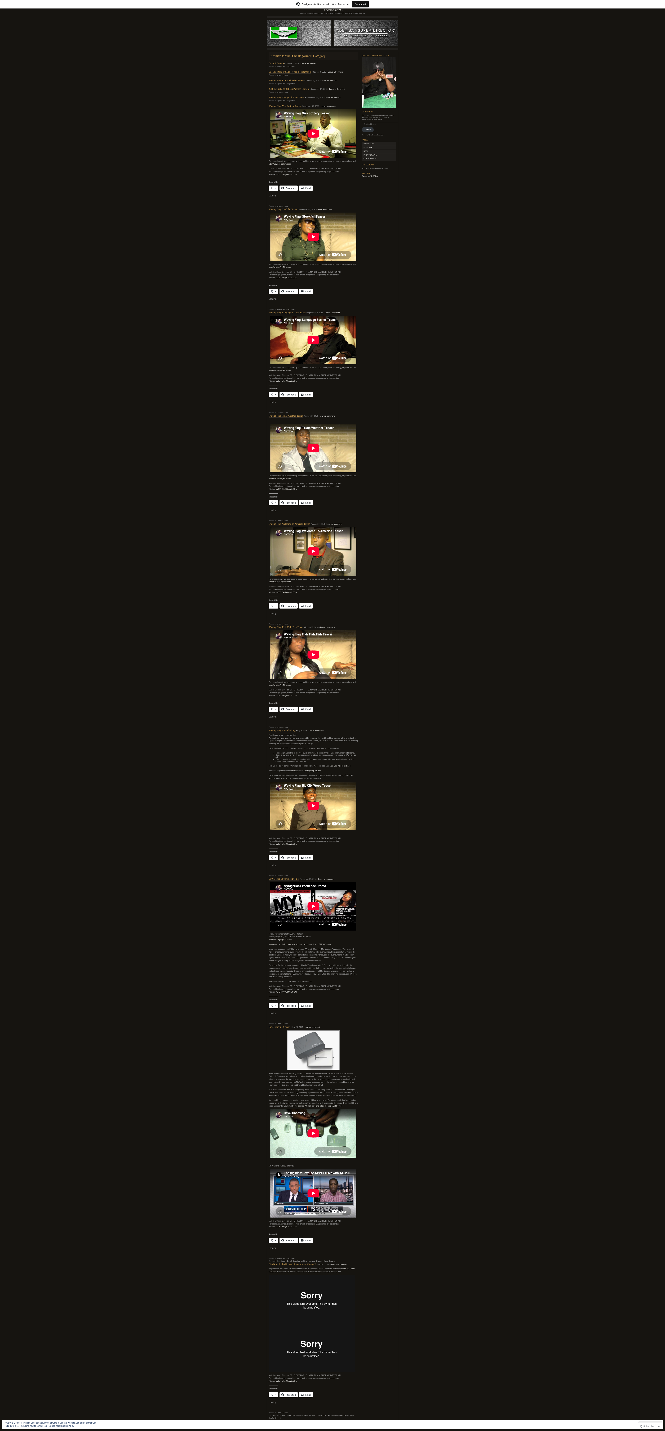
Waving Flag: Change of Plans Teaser (287, 97)
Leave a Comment (308, 63)
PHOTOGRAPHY (370, 155)
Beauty (283, 1261)
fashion (304, 1261)
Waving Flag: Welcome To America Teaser (289, 523)
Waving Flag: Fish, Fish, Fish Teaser (286, 627)
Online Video (322, 1415)
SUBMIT (367, 129)
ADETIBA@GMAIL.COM (286, 174)
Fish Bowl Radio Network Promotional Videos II (292, 1264)
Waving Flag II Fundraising (282, 730)
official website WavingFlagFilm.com (306, 771)
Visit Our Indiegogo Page (340, 766)
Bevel (289, 1261)
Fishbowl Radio (302, 1415)
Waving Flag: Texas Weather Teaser (286, 415)
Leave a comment (328, 106)
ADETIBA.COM (332, 9)
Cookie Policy (67, 1426)
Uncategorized (289, 66)
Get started (360, 4)
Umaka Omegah (275, 1418)
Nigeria (279, 66)
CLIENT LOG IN (369, 159)
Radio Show (348, 1415)
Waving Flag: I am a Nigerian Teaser (286, 80)
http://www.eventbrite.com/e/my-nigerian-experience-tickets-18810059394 (300, 944)
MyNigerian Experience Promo (284, 878)
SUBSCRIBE (367, 111)
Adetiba (276, 1261)
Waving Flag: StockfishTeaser (283, 209)
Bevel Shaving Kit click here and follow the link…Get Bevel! (317, 1106)
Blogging (296, 1261)
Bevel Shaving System (279, 1026)
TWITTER (366, 173)
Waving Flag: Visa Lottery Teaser (285, 106)
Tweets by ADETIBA (370, 176)
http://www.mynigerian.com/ (280, 940)
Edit (293, 1415)
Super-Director (329, 1261)
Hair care (311, 1261)
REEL (365, 151)
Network (312, 1415)
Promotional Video (335, 1415)
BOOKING (367, 147)
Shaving (319, 1261)
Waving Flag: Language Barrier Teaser (287, 312)
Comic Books (286, 1415)
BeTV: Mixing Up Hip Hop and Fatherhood (290, 71)
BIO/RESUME (369, 144)
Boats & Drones (276, 63)
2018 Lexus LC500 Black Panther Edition (289, 88)
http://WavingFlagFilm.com (280, 164)
